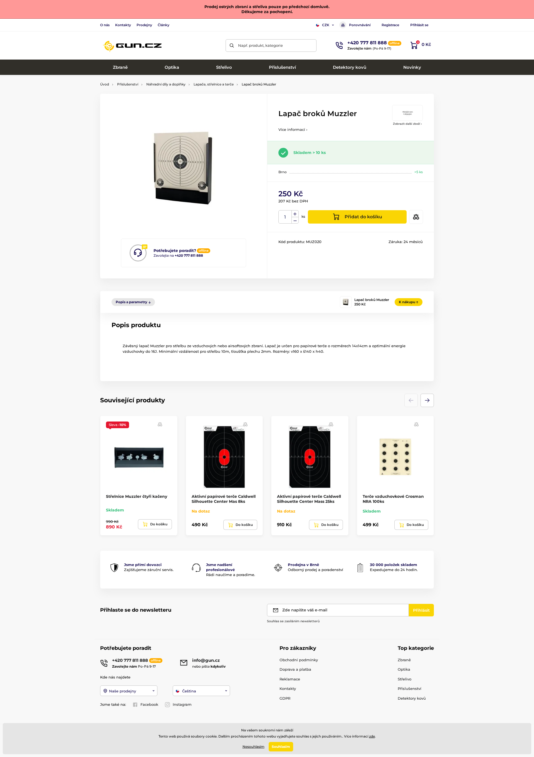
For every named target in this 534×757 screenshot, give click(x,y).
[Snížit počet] (295, 220)
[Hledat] (232, 45)
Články (163, 25)
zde (372, 736)
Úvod (104, 84)
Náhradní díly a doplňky (166, 84)
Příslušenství (127, 84)
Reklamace (290, 679)
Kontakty (123, 25)
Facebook (149, 704)
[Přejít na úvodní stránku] (132, 45)
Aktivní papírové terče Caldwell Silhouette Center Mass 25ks (309, 499)
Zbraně (404, 660)
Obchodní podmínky (299, 660)
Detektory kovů (412, 698)
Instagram (182, 704)
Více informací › (292, 129)
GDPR (285, 698)
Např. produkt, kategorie (260, 45)
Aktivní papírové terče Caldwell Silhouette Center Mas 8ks (224, 499)
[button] (427, 400)
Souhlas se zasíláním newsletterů (293, 621)
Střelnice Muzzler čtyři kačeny (136, 496)
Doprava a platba (295, 669)
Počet (285, 217)
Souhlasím (281, 746)
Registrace (390, 25)
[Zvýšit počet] (295, 213)
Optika (404, 669)
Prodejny (144, 25)
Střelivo (404, 679)
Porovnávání (359, 25)
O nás (105, 25)
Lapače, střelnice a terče (214, 84)
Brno (282, 172)
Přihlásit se (419, 25)
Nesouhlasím (253, 746)
